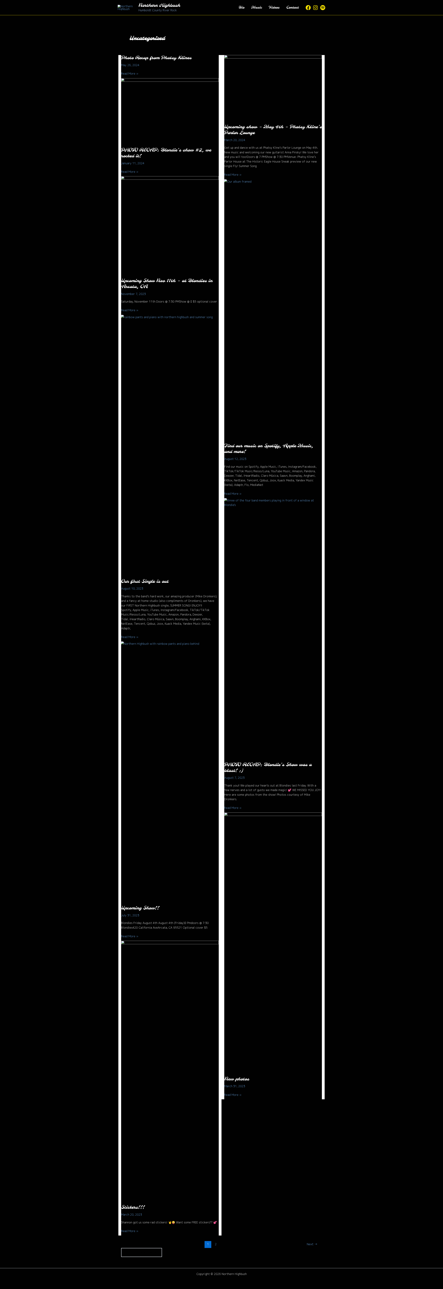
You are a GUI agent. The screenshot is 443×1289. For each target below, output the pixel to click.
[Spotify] (322, 7)
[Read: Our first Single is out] (170, 444)
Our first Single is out (145, 581)
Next (312, 1244)
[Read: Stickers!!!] (170, 1070)
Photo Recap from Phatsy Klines (156, 58)
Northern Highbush (159, 5)
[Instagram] (315, 7)
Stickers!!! (133, 1207)
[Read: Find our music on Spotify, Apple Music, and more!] (273, 309)
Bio (241, 7)
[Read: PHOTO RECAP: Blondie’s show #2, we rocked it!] (170, 110)
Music (256, 7)
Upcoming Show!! (140, 908)
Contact (292, 7)
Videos (274, 7)
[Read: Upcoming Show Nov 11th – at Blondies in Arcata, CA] (170, 225)
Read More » (129, 73)
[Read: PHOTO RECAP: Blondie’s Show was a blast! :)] (273, 628)
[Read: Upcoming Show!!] (170, 771)
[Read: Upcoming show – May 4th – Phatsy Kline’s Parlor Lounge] (273, 87)
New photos (236, 1079)
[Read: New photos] (273, 942)
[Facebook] (308, 7)
